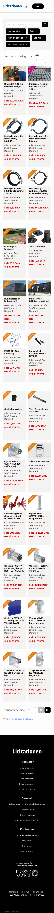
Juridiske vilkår (27, 809)
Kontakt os (27, 840)
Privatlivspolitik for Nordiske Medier (27, 804)
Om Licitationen (27, 851)
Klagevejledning (27, 815)
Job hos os (27, 846)
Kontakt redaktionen (27, 835)
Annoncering (27, 778)
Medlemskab (27, 773)
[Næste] (47, 710)
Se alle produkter (27, 789)
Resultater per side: (14, 710)
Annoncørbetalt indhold (27, 820)
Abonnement (27, 768)
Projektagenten (27, 784)
